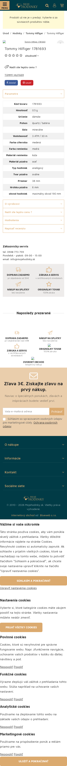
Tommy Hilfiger (14, 74)
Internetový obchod (23, 515)
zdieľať (12, 82)
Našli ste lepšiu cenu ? (23, 67)
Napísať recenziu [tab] (15, 228)
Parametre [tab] (11, 93)
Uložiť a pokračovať (33, 761)
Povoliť (18, 667)
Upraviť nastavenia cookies (18, 588)
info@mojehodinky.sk (22, 259)
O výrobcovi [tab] (12, 203)
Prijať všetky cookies (21, 627)
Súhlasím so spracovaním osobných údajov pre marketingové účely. (32, 422)
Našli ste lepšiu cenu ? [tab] (18, 212)
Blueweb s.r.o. (48, 515)
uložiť (28, 82)
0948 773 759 (15, 251)
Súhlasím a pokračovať (33, 580)
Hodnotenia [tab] (12, 220)
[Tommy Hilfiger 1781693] (33, 41)
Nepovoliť (6, 667)
